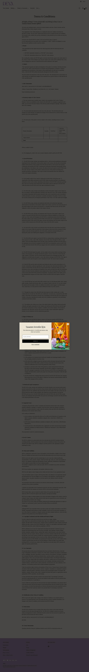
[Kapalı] (68, 324)
